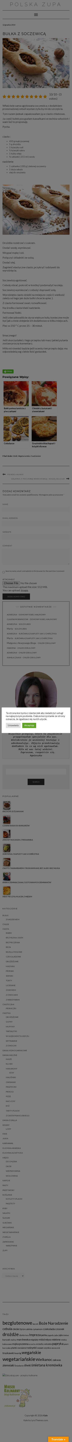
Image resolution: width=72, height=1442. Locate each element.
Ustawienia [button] (13, 725)
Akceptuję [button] (29, 725)
